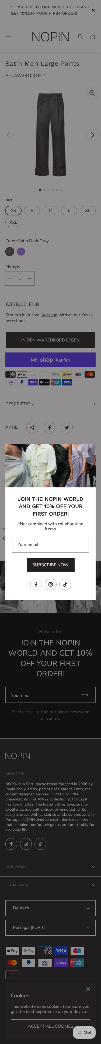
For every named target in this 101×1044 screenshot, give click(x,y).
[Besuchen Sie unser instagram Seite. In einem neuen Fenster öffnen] (51, 584)
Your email (28, 544)
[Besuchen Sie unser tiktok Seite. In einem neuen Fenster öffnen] (65, 584)
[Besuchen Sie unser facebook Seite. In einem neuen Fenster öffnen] (36, 584)
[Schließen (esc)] (90, 450)
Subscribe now (50, 565)
